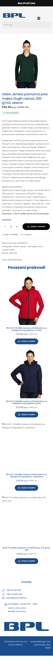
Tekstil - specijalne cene (31, 246)
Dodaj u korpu (38, 226)
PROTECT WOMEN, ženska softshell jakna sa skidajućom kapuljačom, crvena (26, 329)
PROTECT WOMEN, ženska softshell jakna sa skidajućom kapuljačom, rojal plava (26, 475)
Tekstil (16, 246)
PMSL (12, 249)
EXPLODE (13, 253)
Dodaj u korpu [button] (28, 341)
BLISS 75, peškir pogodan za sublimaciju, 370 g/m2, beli (26, 548)
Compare (27, 234)
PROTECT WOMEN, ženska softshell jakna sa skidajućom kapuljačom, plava (26, 402)
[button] (38, 18)
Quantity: (7, 219)
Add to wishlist (11, 234)
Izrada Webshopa (38, 641)
